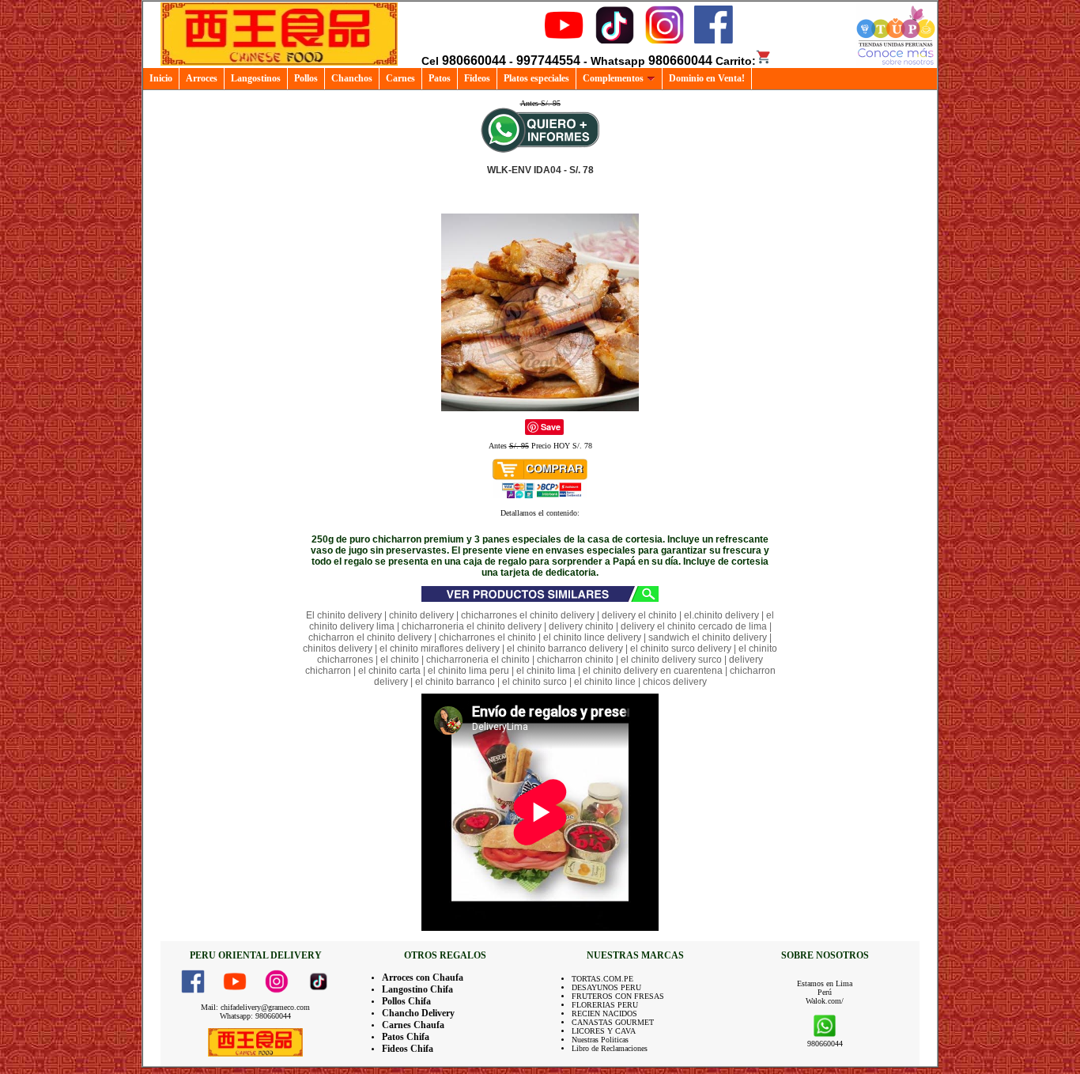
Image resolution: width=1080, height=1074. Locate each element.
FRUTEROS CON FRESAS (618, 996)
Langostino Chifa (417, 989)
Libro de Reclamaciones (610, 1048)
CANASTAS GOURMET (613, 1022)
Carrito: (736, 61)
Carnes (400, 78)
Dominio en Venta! (707, 78)
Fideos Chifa (407, 1048)
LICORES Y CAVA (604, 1031)
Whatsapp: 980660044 (255, 1016)
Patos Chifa (405, 1036)
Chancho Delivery (418, 1013)
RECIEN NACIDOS (604, 1013)
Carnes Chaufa (413, 1025)
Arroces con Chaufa (422, 977)
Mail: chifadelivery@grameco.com (255, 1007)
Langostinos (256, 78)
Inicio (160, 78)
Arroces (201, 78)
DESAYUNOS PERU (606, 987)
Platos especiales (536, 78)
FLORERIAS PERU (605, 1004)
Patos (440, 78)
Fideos (477, 78)
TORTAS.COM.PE (602, 978)
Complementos (613, 78)
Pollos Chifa (406, 1001)
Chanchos (351, 78)
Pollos (306, 78)
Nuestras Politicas (600, 1039)
